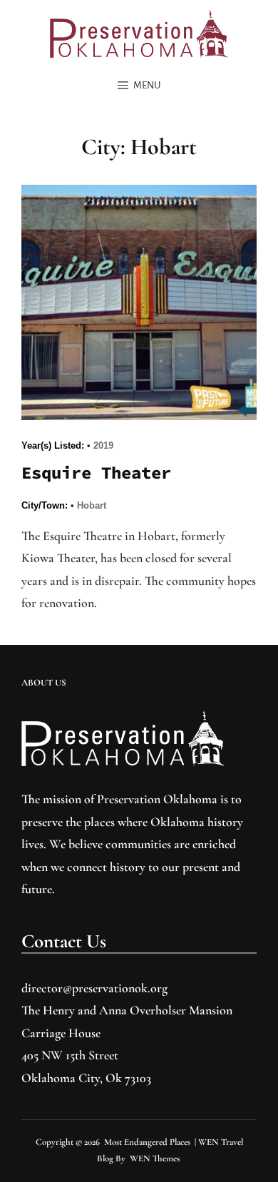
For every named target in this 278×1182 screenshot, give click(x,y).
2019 (103, 445)
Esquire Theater (96, 473)
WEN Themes (155, 1158)
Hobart (91, 505)
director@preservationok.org (94, 988)
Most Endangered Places (147, 1142)
